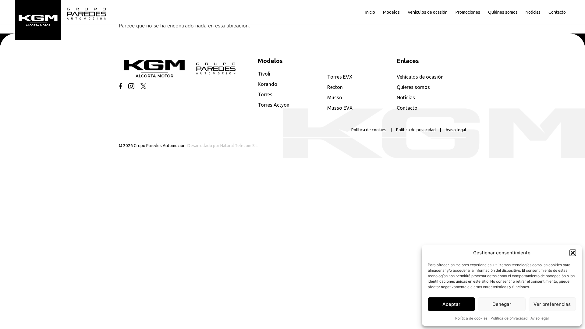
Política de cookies (471, 318)
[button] (573, 253)
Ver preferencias (552, 304)
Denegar (501, 304)
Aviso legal (539, 318)
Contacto (557, 12)
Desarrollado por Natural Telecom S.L (222, 145)
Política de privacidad (509, 318)
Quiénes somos (503, 12)
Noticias (533, 12)
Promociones (468, 12)
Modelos (391, 12)
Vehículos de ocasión (428, 12)
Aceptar (451, 304)
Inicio (370, 12)
